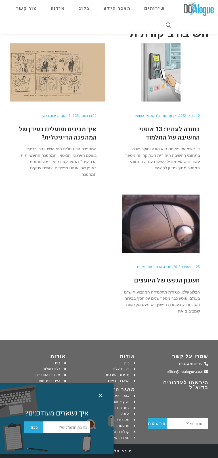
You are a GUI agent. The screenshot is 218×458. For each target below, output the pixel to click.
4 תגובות (64, 115)
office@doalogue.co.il (186, 371)
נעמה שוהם (145, 266)
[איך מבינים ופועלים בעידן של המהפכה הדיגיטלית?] (57, 72)
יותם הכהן (49, 115)
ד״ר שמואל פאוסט (147, 115)
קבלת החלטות (118, 431)
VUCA (125, 413)
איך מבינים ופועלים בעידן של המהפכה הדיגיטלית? (58, 133)
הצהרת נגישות (118, 380)
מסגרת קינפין (119, 419)
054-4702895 (192, 363)
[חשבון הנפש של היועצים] (160, 224)
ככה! (34, 427)
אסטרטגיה (121, 395)
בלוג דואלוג (121, 369)
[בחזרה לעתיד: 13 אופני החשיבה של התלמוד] (160, 72)
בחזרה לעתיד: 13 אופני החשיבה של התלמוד (169, 133)
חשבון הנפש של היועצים (167, 280)
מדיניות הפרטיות (116, 374)
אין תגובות (170, 115)
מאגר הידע (120, 389)
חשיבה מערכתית (116, 437)
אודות (127, 356)
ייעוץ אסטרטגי (118, 401)
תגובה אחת (163, 266)
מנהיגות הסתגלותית (114, 425)
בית (126, 363)
